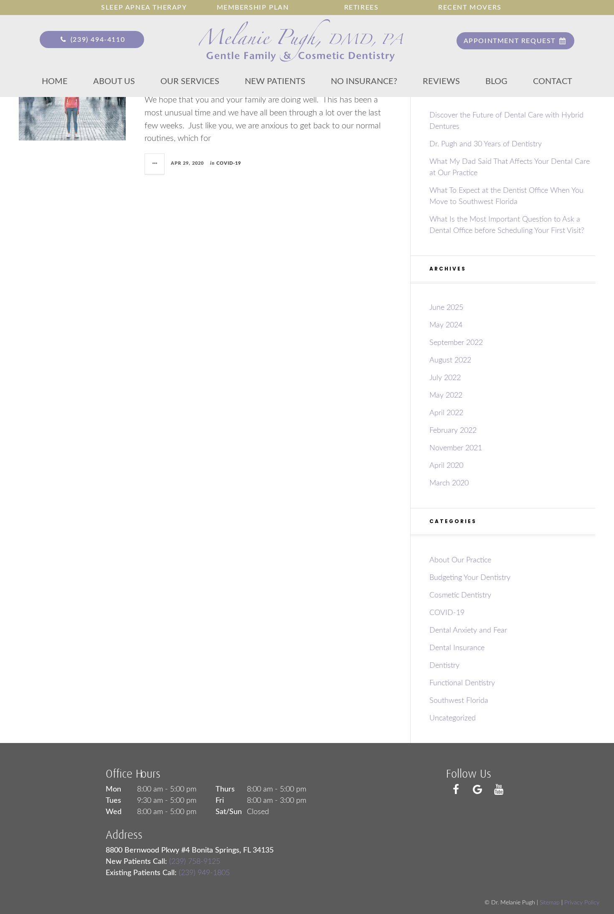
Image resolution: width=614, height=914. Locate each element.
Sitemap (550, 903)
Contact (552, 81)
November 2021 (455, 448)
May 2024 (445, 325)
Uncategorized (452, 718)
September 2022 (456, 343)
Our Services (189, 81)
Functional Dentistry (462, 683)
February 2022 (453, 430)
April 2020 (446, 466)
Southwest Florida (458, 701)
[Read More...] (155, 164)
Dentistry (444, 665)
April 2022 (446, 413)
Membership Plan (253, 7)
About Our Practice (460, 560)
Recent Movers (470, 7)
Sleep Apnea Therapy (144, 7)
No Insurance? (364, 81)
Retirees (361, 7)
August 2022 (450, 360)
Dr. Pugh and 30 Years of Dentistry (485, 144)
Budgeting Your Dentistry (469, 578)
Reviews (441, 81)
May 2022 (445, 395)
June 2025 (446, 307)
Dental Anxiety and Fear (468, 630)
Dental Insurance (457, 648)
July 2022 (445, 378)
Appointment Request (511, 41)
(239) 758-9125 (194, 861)
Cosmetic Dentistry (460, 595)
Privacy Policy (581, 903)
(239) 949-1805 (204, 873)
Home (55, 81)
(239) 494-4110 (96, 39)
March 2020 (449, 483)
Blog (496, 81)
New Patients (275, 81)
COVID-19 (228, 163)
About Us (114, 81)
